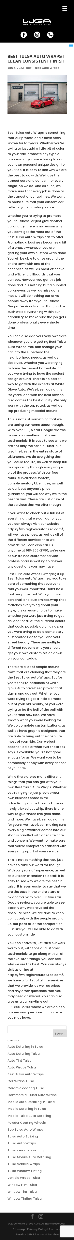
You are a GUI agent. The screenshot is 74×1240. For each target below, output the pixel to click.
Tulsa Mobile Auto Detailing (29, 1157)
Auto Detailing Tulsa (23, 1053)
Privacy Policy (37, 1229)
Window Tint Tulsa (22, 1191)
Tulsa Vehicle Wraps (23, 1164)
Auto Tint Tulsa (19, 1060)
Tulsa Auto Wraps (21, 1143)
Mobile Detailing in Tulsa (26, 1108)
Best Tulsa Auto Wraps (42, 68)
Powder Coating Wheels (26, 1122)
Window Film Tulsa (22, 1185)
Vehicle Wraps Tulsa (23, 1178)
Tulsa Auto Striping (22, 1136)
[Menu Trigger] (64, 8)
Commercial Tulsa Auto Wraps (32, 1095)
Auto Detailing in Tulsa (25, 1046)
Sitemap (19, 1229)
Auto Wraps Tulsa (21, 1067)
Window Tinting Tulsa (24, 1198)
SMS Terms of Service (43, 1234)
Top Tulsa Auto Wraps (25, 1129)
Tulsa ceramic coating (25, 1150)
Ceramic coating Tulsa (25, 1088)
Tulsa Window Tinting (24, 1171)
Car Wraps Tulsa (20, 1081)
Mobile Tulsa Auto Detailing (29, 1116)
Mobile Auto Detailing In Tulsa (31, 1102)
